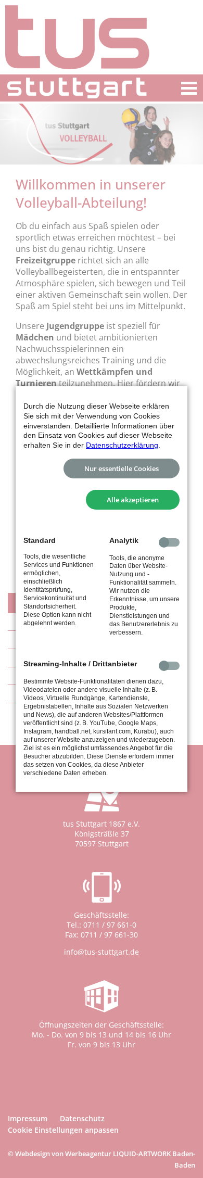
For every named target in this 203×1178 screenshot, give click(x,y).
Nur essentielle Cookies (121, 468)
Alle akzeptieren (133, 499)
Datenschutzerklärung (122, 445)
